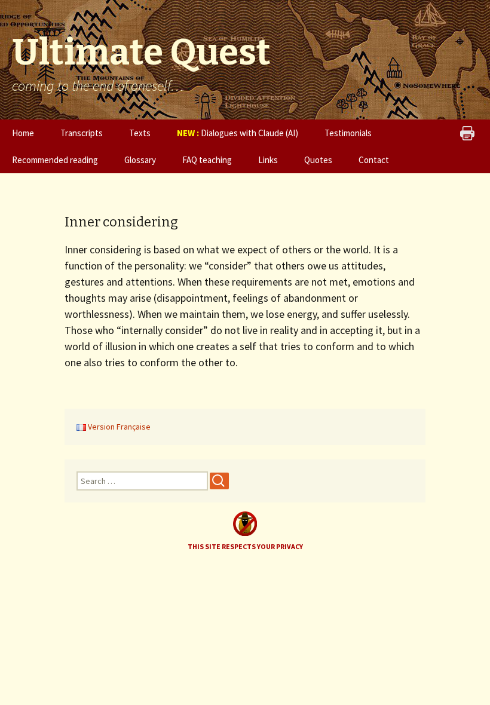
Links (268, 159)
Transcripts (81, 133)
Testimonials (348, 133)
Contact (374, 159)
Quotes (318, 159)
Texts (140, 133)
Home (23, 133)
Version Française (118, 426)
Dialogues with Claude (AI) (237, 133)
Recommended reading (55, 159)
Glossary (140, 159)
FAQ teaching (207, 159)
